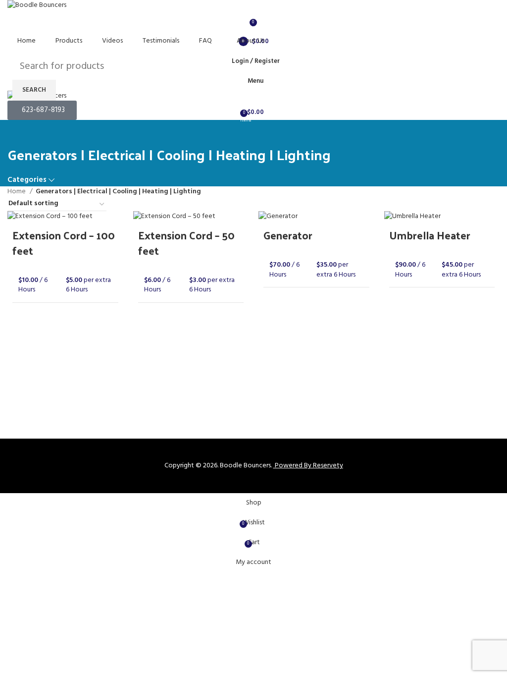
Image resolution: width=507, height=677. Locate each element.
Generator (287, 235)
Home (26, 41)
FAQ (205, 41)
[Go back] (19, 132)
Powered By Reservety (309, 465)
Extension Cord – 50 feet (186, 242)
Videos (112, 41)
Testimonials (161, 41)
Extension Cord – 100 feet (63, 242)
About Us (250, 41)
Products (68, 41)
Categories (27, 180)
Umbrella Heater (429, 235)
